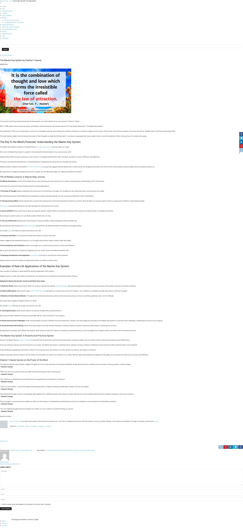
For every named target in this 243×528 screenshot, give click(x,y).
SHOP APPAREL (7, 15)
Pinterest (34, 426)
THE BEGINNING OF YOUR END (14, 22)
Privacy (4, 523)
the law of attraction (34, 167)
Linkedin (48, 426)
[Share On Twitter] (235, 447)
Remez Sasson (15, 421)
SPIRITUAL (5, 38)
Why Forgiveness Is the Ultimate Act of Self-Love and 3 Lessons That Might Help (70, 450)
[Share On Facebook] (240, 447)
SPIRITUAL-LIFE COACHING (10, 27)
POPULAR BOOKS (7, 24)
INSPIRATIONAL (7, 11)
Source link (4, 441)
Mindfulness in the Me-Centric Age (21, 450)
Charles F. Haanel (24, 340)
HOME (4, 6)
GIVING (4, 31)
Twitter (27, 426)
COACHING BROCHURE (9, 29)
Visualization (34, 255)
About (4, 521)
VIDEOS (4, 13)
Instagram (41, 426)
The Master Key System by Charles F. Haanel (20, 60)
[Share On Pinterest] (225, 447)
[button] (0, 3)
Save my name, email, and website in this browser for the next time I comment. (26, 504)
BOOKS (4, 18)
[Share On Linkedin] (230, 447)
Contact (4, 525)
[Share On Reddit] (220, 447)
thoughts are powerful (44, 147)
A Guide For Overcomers (11, 20)
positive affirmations (37, 291)
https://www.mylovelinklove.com (10, 464)
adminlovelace (4, 64)
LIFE (3, 8)
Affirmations (4, 206)
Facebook (21, 426)
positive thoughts (29, 226)
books (10, 231)
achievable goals (61, 286)
